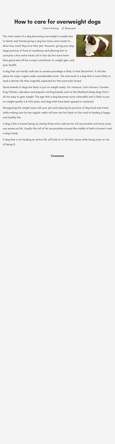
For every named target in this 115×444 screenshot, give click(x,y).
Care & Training (51, 28)
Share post (70, 28)
